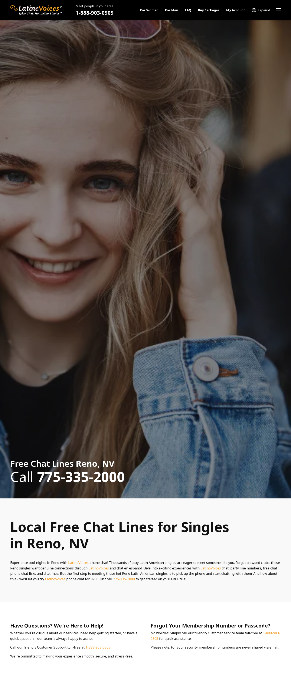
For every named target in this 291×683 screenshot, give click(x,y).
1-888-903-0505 (95, 12)
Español (264, 10)
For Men (171, 10)
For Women (149, 10)
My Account (235, 10)
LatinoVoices (78, 562)
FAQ (188, 10)
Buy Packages (208, 10)
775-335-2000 (124, 579)
